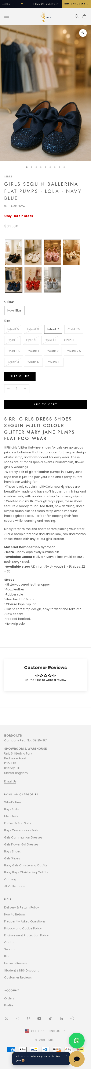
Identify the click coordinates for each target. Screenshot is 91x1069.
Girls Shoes (12, 858)
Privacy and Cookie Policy (23, 928)
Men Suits (11, 816)
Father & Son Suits (17, 823)
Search (9, 949)
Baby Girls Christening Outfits (25, 865)
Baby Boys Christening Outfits (26, 872)
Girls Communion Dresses (23, 837)
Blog (7, 956)
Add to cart (45, 404)
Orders (9, 998)
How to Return (14, 914)
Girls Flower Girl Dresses (21, 844)
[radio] (13, 252)
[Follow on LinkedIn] (61, 1018)
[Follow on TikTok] (50, 1018)
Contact (10, 942)
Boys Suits (11, 809)
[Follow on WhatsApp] (72, 1018)
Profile (8, 1005)
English (56, 1031)
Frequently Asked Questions (24, 921)
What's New (12, 802)
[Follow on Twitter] (6, 1018)
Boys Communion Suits (21, 830)
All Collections (14, 886)
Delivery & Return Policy (21, 907)
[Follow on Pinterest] (28, 1018)
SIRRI (8, 176)
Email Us (10, 781)
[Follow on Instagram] (17, 1018)
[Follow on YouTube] (39, 1018)
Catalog (10, 879)
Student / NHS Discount (21, 970)
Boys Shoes (12, 851)
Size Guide (19, 376)
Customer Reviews (18, 977)
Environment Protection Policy (26, 935)
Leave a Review (15, 963)
